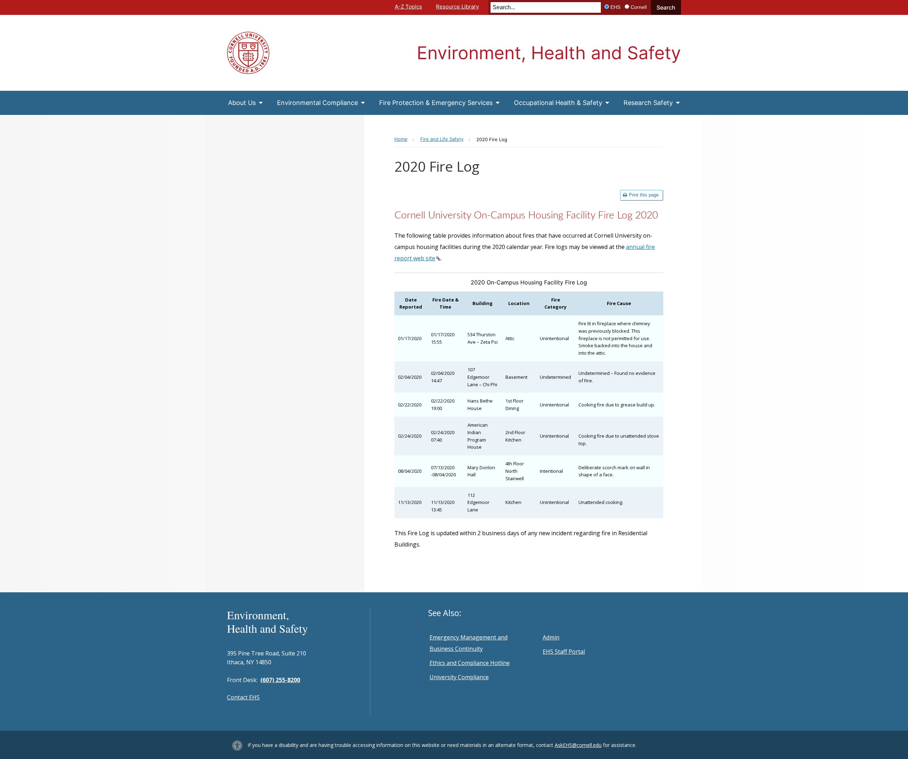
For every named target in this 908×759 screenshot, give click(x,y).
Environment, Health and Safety (549, 52)
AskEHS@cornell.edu (578, 745)
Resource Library (457, 6)
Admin (551, 637)
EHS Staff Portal (564, 651)
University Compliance (459, 677)
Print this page (644, 195)
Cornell (639, 7)
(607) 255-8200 (280, 680)
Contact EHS (243, 697)
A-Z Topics (408, 6)
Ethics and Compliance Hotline (470, 663)
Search (666, 7)
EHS (615, 7)
